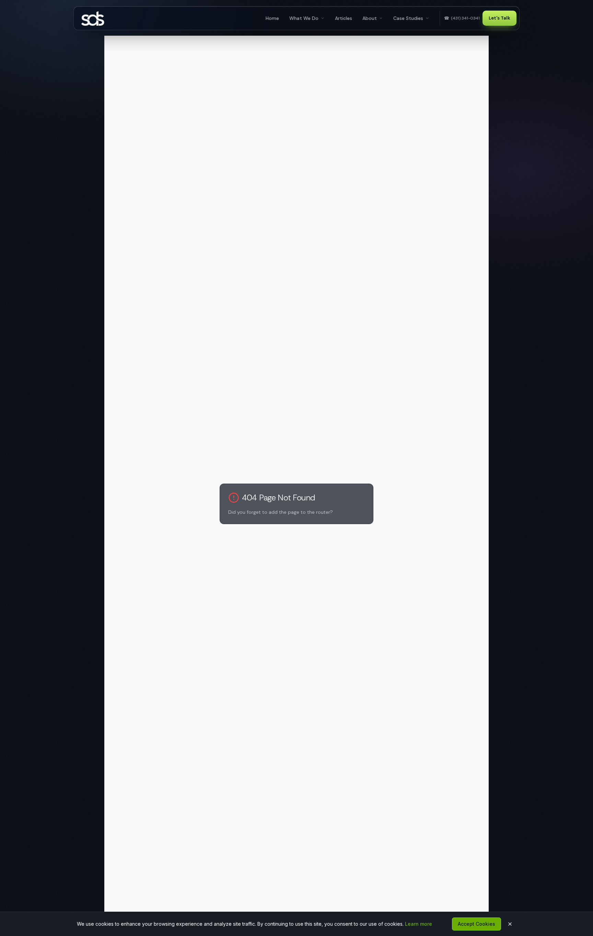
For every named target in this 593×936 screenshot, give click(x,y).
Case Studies (408, 18)
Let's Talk (499, 18)
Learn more (418, 924)
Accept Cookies (476, 924)
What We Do (303, 18)
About (369, 18)
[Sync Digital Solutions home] (94, 18)
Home (272, 18)
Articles (343, 18)
